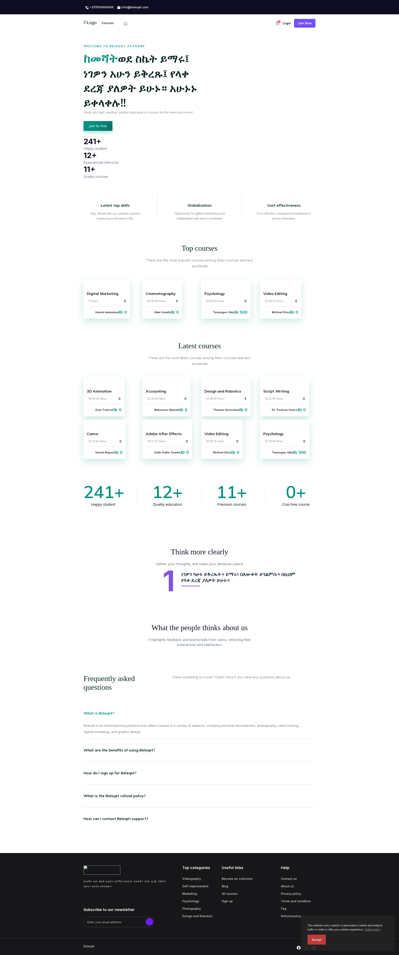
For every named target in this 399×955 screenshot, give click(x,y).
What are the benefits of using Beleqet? (119, 750)
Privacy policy (291, 893)
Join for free (98, 126)
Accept (317, 939)
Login (287, 23)
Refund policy (291, 916)
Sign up (227, 901)
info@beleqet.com (134, 7)
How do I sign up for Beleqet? (110, 773)
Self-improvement (195, 886)
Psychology (190, 901)
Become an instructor (237, 878)
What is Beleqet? (99, 713)
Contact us (289, 878)
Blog (225, 886)
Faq (283, 908)
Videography (191, 878)
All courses (230, 893)
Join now (305, 23)
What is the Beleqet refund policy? (115, 795)
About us (287, 886)
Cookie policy (372, 929)
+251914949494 (101, 7)
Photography (191, 908)
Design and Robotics (197, 916)
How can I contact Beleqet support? (116, 818)
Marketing (189, 893)
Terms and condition (296, 901)
